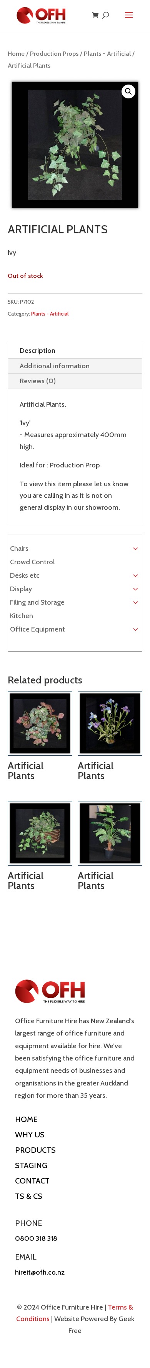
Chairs (19, 548)
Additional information (55, 366)
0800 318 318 (36, 1238)
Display (21, 589)
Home (16, 53)
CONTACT (32, 1180)
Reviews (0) (38, 381)
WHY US (30, 1134)
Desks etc (25, 575)
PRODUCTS (35, 1150)
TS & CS (28, 1196)
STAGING (31, 1165)
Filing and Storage (37, 602)
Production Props (54, 53)
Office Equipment (37, 629)
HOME (26, 1119)
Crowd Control (32, 562)
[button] (128, 91)
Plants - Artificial (107, 53)
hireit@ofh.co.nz (40, 1272)
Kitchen (21, 616)
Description (37, 350)
